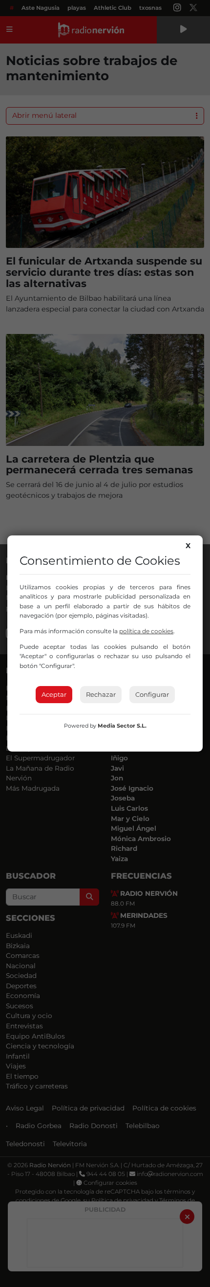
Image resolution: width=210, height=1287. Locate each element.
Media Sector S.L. (122, 725)
